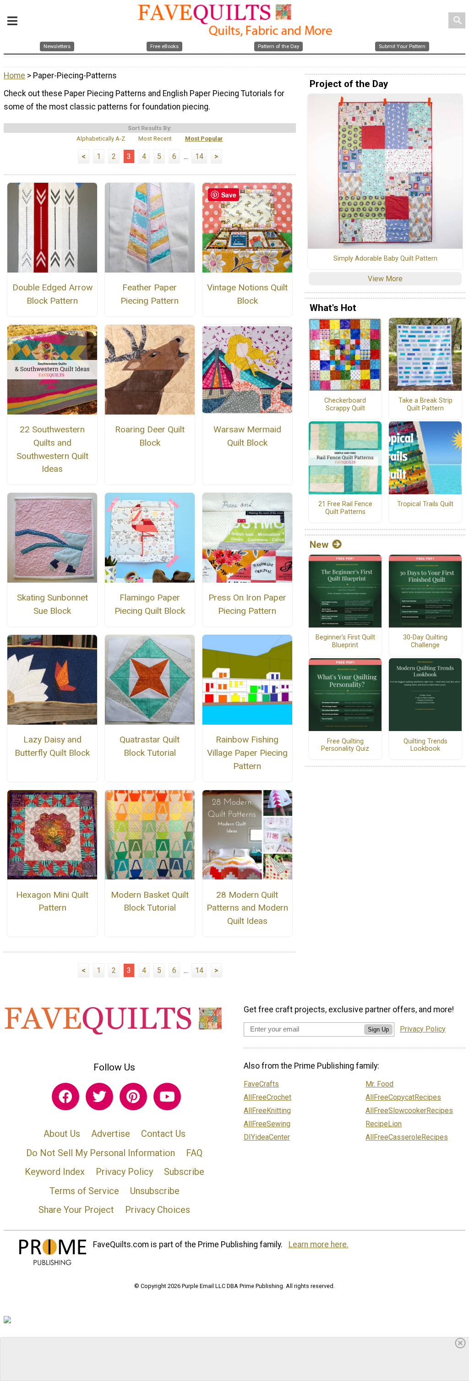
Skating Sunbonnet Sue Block (52, 604)
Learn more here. (319, 1244)
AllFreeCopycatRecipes (403, 1097)
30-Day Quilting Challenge (425, 641)
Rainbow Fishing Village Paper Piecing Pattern (247, 752)
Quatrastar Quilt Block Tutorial (150, 746)
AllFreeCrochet (267, 1097)
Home (14, 75)
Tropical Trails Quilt (425, 504)
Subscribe (184, 1171)
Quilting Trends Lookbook (425, 745)
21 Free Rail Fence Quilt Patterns (345, 508)
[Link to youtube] (167, 1096)
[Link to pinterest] (133, 1096)
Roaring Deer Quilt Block (150, 436)
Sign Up (378, 1029)
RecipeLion (383, 1123)
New (319, 544)
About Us (62, 1133)
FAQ (194, 1152)
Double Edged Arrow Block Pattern (52, 294)
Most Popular (204, 138)
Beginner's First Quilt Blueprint (345, 641)
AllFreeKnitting (267, 1110)
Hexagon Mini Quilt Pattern (52, 901)
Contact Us (163, 1133)
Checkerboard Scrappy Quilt (345, 404)
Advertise (110, 1133)
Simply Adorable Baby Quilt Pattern (385, 258)
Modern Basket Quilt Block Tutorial (150, 901)
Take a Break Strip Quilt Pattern (425, 404)
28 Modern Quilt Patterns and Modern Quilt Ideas (247, 908)
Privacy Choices (157, 1209)
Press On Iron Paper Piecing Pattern (247, 604)
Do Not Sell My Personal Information (100, 1152)
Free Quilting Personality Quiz (345, 745)
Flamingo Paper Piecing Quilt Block (150, 604)
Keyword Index (55, 1171)
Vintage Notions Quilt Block (247, 294)
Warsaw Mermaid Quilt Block (247, 436)
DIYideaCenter (267, 1137)
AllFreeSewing (267, 1123)
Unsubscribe (155, 1190)
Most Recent (155, 138)
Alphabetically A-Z (100, 138)
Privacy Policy (124, 1171)
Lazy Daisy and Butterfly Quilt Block (52, 746)
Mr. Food (379, 1084)
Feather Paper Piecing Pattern (149, 294)
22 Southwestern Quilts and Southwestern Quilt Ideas (52, 449)
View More (385, 278)
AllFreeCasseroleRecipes (406, 1137)
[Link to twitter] (99, 1096)
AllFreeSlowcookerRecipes (409, 1110)
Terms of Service (84, 1190)
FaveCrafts (261, 1084)
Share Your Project (76, 1209)
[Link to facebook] (65, 1096)
